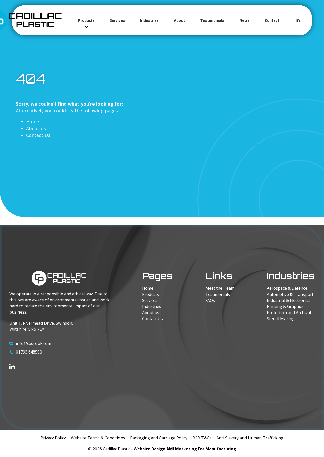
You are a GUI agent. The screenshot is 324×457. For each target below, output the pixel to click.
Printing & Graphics (285, 306)
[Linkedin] (298, 20)
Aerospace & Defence (287, 288)
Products (86, 20)
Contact (272, 20)
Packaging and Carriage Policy (158, 438)
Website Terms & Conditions (98, 438)
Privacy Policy (53, 438)
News (244, 20)
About (179, 20)
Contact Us (38, 135)
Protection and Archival (289, 312)
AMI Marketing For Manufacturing (201, 449)
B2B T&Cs (201, 438)
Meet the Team (219, 288)
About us (36, 128)
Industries (149, 20)
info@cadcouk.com (33, 343)
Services (117, 20)
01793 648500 (29, 352)
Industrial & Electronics (288, 300)
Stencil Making (281, 318)
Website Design (149, 449)
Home (32, 121)
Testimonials (212, 20)
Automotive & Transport (290, 294)
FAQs (210, 300)
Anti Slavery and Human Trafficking (250, 438)
